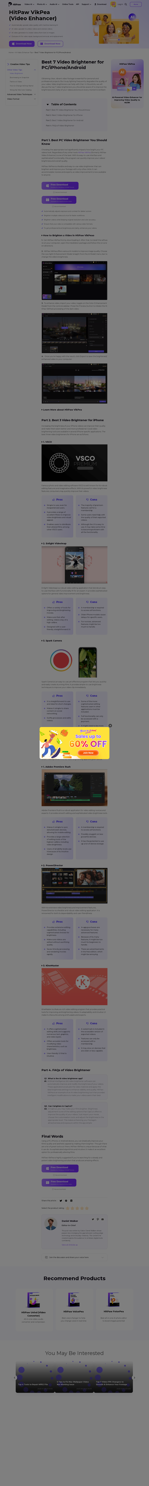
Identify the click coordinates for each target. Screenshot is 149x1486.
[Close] (110, 725)
